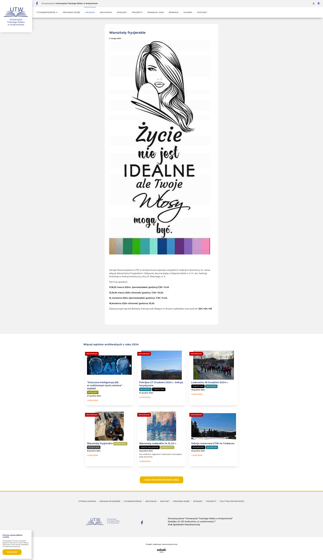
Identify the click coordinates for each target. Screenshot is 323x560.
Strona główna (87, 501)
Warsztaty (120, 444)
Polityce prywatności (12, 546)
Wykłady (122, 12)
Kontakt (202, 12)
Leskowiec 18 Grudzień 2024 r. (209, 382)
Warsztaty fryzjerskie (100, 443)
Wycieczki (145, 389)
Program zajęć (71, 12)
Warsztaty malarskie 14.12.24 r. (158, 443)
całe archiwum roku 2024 (161, 479)
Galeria (188, 12)
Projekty (137, 12)
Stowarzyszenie (46, 12)
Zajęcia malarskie (149, 447)
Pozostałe (93, 447)
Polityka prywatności (232, 501)
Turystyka (158, 389)
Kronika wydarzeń (110, 501)
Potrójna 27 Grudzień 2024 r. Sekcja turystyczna (161, 384)
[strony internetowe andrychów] (161, 550)
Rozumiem (12, 552)
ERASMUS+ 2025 (155, 12)
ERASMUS (174, 12)
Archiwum (106, 12)
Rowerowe (198, 447)
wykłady (198, 501)
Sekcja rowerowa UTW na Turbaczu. (213, 443)
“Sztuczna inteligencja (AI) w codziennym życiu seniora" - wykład (105, 385)
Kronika (90, 12)
